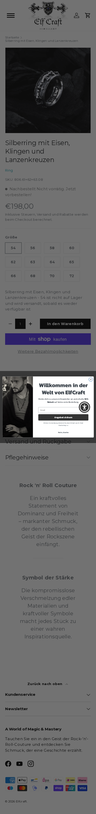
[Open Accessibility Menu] (84, 407)
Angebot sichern (63, 417)
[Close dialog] (91, 379)
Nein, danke (63, 432)
